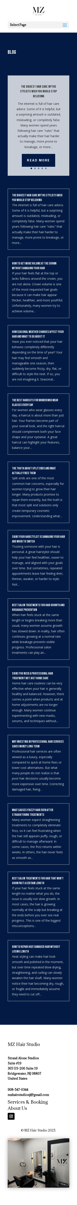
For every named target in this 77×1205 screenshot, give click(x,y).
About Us (17, 1108)
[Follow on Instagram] (11, 1116)
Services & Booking (28, 1102)
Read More (38, 160)
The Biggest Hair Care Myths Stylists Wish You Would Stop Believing (38, 91)
